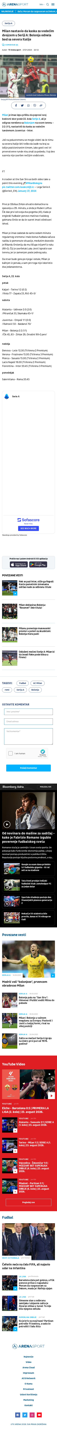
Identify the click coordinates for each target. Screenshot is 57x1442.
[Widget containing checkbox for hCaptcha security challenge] (27, 753)
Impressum (28, 1373)
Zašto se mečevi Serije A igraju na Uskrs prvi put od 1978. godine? (35, 1041)
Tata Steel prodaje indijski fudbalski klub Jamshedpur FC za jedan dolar (36, 883)
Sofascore (23, 535)
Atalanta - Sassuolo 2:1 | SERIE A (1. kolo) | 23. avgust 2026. (36, 1123)
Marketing (28, 1400)
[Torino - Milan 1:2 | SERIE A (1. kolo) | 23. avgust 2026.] (9, 1145)
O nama (28, 1383)
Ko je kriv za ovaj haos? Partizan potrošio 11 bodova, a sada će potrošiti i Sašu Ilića (36, 1324)
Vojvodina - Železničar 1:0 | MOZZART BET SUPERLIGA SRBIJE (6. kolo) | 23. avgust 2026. (34, 1167)
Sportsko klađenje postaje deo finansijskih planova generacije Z (36, 900)
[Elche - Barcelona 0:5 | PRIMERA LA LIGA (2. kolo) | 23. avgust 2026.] (28, 1084)
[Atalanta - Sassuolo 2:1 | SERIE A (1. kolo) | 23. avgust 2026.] (9, 1125)
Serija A (8, 23)
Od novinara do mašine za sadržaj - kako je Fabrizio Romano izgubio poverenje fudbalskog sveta (28, 837)
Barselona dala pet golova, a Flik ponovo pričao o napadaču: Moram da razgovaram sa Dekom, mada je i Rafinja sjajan (36, 1284)
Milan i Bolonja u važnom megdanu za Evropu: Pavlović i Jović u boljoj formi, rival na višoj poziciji (36, 1022)
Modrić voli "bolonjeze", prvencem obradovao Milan (24, 984)
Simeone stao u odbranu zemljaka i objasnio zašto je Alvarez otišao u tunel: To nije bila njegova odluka (35, 1304)
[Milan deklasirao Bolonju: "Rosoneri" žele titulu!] (9, 611)
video (28, 1362)
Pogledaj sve (45, 787)
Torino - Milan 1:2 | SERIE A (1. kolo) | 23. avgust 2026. (35, 1144)
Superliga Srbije (28, 1317)
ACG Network (28, 1378)
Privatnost (28, 1389)
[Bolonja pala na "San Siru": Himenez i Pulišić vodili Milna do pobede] (9, 1000)
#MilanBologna (34, 183)
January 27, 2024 (27, 191)
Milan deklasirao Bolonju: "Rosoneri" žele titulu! (32, 606)
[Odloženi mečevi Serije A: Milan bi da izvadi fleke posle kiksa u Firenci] (9, 658)
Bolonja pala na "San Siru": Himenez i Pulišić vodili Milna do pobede (36, 1000)
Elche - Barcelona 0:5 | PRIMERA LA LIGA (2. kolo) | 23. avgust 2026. (25, 1110)
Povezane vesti (12, 575)
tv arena (16, 1424)
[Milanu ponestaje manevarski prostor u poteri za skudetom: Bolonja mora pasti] (9, 634)
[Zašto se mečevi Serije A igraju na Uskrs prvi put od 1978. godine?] (9, 1041)
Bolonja (35, 690)
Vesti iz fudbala (10, 1258)
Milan (5, 115)
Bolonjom (29, 122)
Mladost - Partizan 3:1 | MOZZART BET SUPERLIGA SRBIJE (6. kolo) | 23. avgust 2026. (34, 1187)
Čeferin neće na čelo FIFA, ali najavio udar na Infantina (26, 1266)
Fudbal (22, 683)
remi (7, 690)
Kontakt (28, 1405)
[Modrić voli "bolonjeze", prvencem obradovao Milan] (28, 959)
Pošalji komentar (28, 768)
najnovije (28, 1356)
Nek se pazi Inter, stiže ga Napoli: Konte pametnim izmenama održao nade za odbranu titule (36, 584)
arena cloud (29, 1367)
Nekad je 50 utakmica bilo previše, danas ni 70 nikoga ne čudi (36, 916)
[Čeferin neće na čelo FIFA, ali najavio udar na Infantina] (28, 1241)
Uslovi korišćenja (28, 1394)
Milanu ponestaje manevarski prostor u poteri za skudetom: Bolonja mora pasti (35, 631)
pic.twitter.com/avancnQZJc (18, 187)
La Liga (22, 1276)
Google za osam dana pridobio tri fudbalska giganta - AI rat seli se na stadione (36, 867)
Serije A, (36, 119)
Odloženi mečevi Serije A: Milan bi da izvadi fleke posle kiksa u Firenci (37, 655)
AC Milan (37, 683)
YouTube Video (13, 1064)
